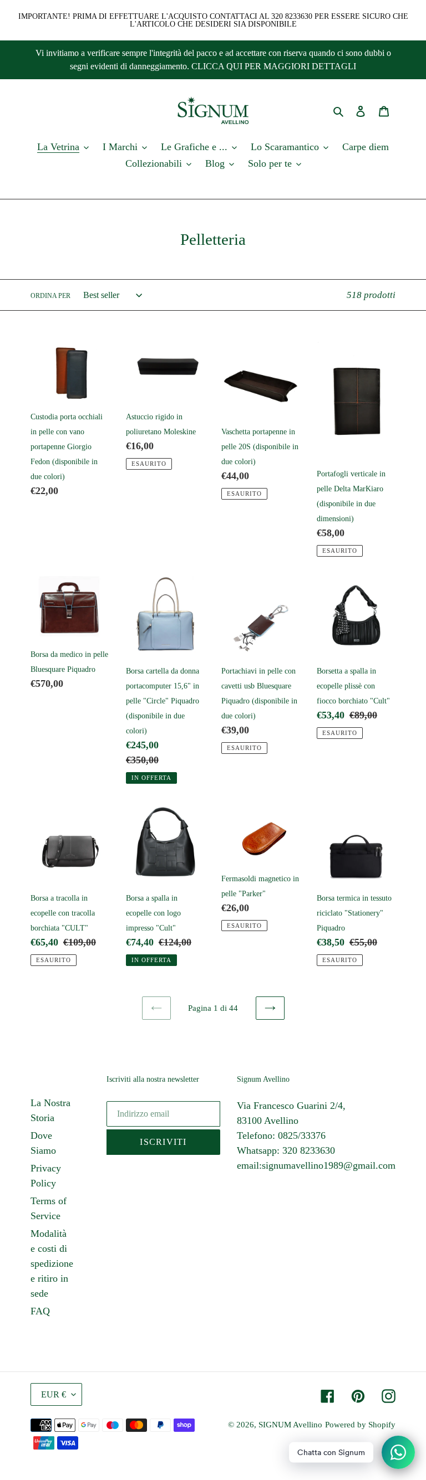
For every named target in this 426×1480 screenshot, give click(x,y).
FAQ (40, 1311)
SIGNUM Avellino (290, 1424)
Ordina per (50, 296)
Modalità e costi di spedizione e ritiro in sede (52, 1263)
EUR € (53, 1394)
